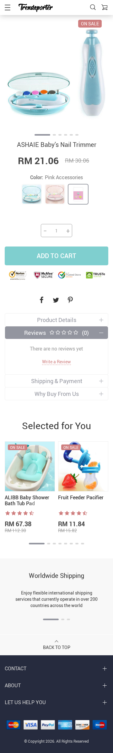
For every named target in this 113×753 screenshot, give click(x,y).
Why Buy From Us (57, 393)
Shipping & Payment (56, 381)
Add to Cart (56, 256)
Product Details (56, 320)
